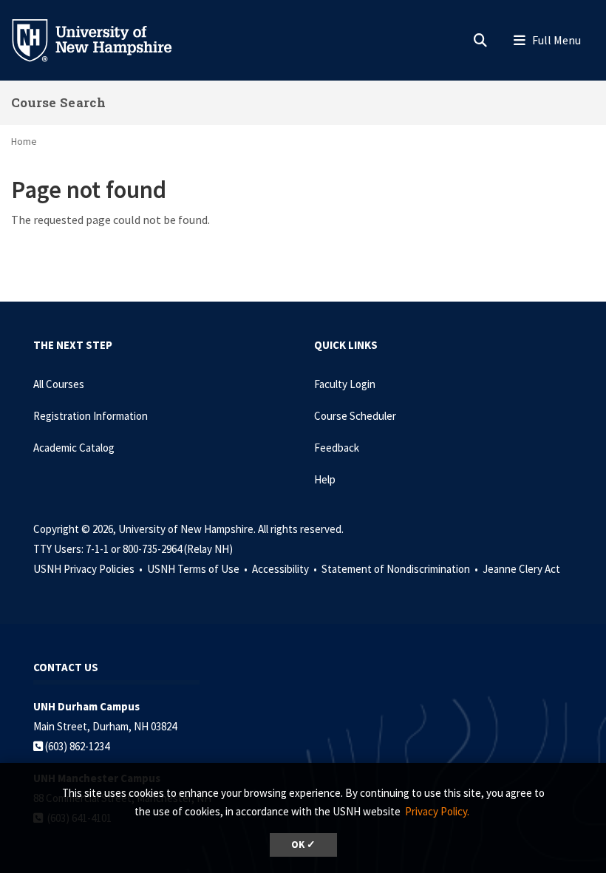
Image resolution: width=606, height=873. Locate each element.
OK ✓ (303, 844)
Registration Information (90, 416)
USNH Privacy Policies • (89, 569)
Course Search (58, 102)
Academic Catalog (74, 448)
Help (325, 479)
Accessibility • (285, 569)
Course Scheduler (355, 416)
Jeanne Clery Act (521, 569)
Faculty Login (344, 384)
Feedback (336, 448)
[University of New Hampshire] (103, 39)
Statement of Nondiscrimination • (400, 569)
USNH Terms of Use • (198, 569)
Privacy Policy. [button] (437, 811)
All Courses (58, 384)
